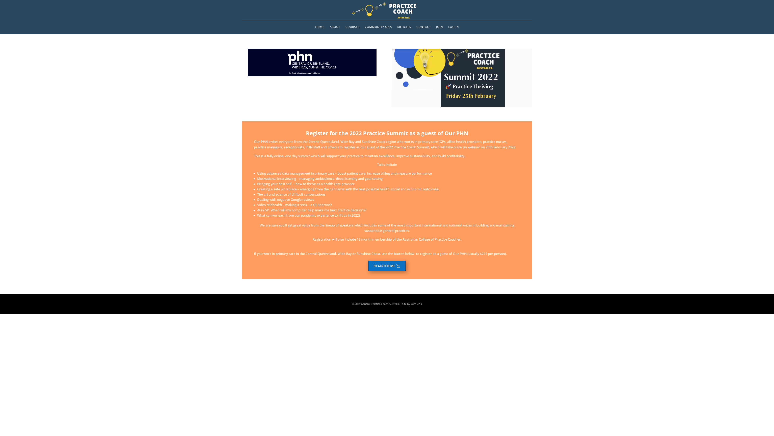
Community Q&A (378, 27)
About (335, 27)
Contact (423, 27)
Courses (352, 27)
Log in (453, 27)
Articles (404, 27)
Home (320, 27)
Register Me (384, 265)
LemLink (416, 304)
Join (439, 27)
